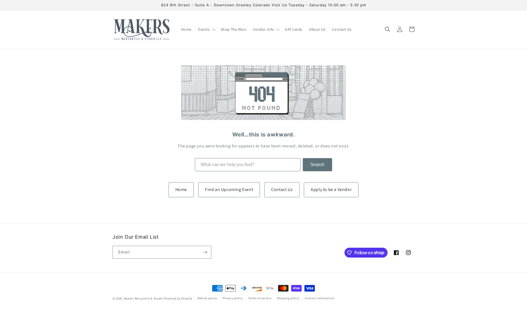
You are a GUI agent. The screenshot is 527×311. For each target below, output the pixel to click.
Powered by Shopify (178, 298)
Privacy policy (233, 298)
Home (181, 189)
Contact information (319, 298)
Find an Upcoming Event (229, 189)
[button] (206, 29)
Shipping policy (288, 298)
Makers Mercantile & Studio (143, 298)
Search (317, 164)
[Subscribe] (205, 252)
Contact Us (282, 189)
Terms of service (259, 298)
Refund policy (207, 298)
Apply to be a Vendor (331, 189)
